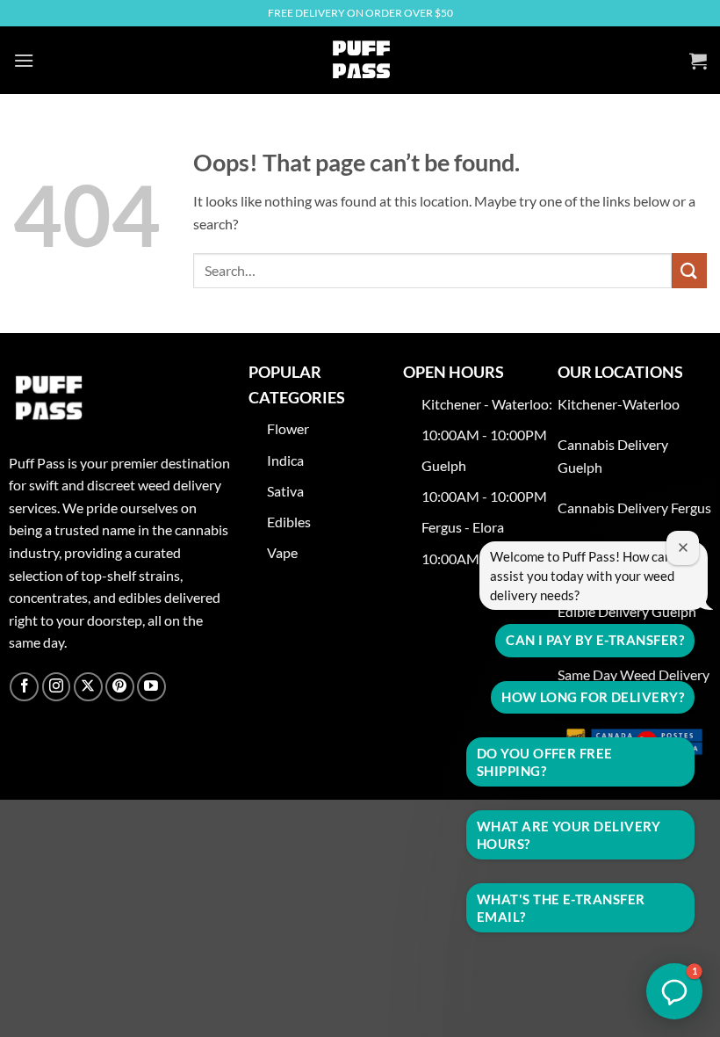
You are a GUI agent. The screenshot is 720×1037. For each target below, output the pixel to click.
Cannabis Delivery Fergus (634, 507)
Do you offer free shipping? (545, 762)
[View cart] (698, 60)
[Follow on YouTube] (151, 686)
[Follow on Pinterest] (119, 686)
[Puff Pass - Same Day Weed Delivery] (360, 60)
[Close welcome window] (682, 548)
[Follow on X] (88, 686)
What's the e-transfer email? (560, 908)
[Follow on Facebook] (24, 686)
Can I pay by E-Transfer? (595, 640)
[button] (23, 60)
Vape (283, 552)
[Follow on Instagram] (56, 686)
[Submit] (689, 270)
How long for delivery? (592, 697)
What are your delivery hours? (569, 835)
